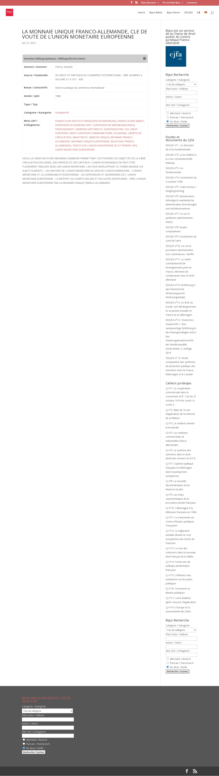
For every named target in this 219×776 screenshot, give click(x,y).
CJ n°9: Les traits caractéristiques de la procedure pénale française (181, 498)
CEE (127, 129)
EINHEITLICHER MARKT (130, 121)
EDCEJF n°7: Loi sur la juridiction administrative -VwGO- (180, 218)
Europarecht (62, 112)
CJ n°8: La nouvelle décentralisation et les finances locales (178, 485)
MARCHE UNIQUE (99, 137)
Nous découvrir (148, 3)
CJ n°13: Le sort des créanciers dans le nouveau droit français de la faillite (181, 552)
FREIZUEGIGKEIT (64, 129)
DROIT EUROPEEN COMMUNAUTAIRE (90, 133)
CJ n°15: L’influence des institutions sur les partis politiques (179, 579)
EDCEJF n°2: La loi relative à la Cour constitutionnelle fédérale (181, 159)
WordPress (78, 771)
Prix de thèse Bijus (171, 3)
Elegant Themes (44, 771)
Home (141, 12)
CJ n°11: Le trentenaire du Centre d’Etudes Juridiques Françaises (180, 521)
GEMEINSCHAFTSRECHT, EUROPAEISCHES (99, 129)
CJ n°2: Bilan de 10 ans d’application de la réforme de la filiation (180, 414)
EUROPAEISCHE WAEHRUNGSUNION (114, 125)
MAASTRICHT (80, 137)
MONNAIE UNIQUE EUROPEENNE (90, 141)
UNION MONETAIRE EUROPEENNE (75, 149)
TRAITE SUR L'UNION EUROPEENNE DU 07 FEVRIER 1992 (105, 145)
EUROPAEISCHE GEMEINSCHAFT (73, 125)
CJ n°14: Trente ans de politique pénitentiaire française (178, 566)
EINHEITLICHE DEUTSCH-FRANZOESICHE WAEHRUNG (85, 121)
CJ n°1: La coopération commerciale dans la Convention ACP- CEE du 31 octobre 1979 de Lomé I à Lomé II (181, 396)
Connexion (192, 3)
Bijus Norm (173, 12)
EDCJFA (188, 12)
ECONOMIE (120, 133)
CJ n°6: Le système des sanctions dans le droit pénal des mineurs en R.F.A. (181, 454)
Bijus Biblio (155, 12)
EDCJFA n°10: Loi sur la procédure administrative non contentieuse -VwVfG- (180, 250)
